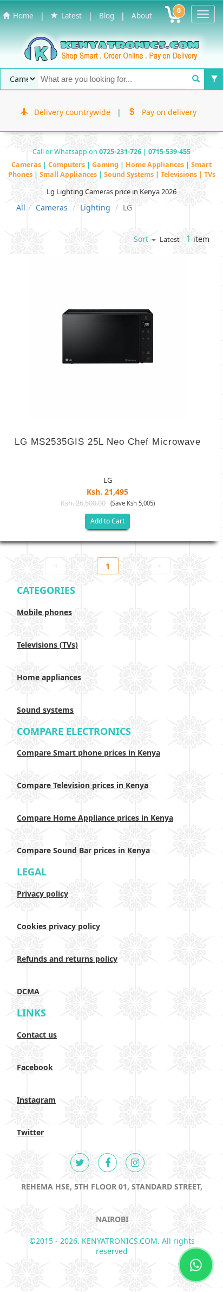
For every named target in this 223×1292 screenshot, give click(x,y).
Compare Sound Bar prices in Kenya (83, 850)
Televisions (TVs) (47, 644)
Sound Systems (129, 174)
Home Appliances (156, 164)
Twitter (30, 1132)
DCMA (28, 991)
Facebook (35, 1067)
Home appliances (49, 677)
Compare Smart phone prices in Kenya (88, 752)
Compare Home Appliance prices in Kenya (95, 818)
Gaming (106, 164)
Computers (67, 164)
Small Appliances (69, 174)
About (142, 16)
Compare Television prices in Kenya (82, 785)
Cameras (27, 164)
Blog (106, 16)
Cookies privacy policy (58, 926)
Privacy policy (42, 893)
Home (22, 16)
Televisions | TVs (188, 174)
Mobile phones (44, 612)
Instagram (36, 1100)
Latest (70, 16)
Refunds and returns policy (67, 959)
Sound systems (45, 710)
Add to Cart (107, 521)
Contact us (37, 1034)
